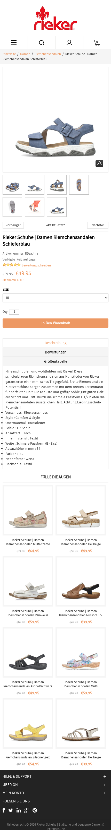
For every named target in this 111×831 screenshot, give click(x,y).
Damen (25, 54)
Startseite (9, 54)
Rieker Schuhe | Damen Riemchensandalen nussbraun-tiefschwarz (80, 615)
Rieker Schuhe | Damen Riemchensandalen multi (81, 684)
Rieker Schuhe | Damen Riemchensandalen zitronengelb (27, 755)
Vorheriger (13, 225)
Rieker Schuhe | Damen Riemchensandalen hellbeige (81, 542)
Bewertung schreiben (36, 265)
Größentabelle (55, 361)
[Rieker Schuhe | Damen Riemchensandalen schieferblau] (14, 186)
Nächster (98, 225)
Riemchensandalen (48, 54)
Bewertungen (55, 352)
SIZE (6, 290)
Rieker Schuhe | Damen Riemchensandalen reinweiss (28, 613)
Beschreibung (56, 342)
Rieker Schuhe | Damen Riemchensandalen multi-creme (28, 542)
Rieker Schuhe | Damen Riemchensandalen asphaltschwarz (27, 684)
